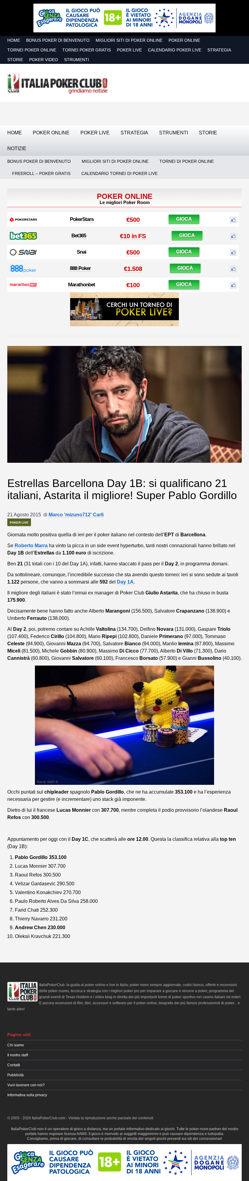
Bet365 (78, 236)
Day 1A (125, 581)
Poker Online (184, 40)
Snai (81, 252)
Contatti (13, 1065)
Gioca (184, 219)
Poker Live (129, 50)
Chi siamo (15, 1045)
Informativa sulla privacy (27, 1095)
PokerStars (82, 219)
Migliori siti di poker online (129, 40)
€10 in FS (133, 235)
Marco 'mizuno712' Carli (76, 514)
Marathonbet (81, 285)
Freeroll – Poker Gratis (41, 173)
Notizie (16, 148)
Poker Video (43, 59)
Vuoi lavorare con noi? (26, 1085)
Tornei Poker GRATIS (86, 50)
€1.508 (133, 268)
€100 (133, 284)
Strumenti (76, 59)
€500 (133, 219)
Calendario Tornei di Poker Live (119, 173)
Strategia (219, 50)
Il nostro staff (17, 1055)
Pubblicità (15, 1075)
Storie (15, 59)
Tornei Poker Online (31, 50)
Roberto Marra (31, 545)
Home (13, 40)
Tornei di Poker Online (186, 161)
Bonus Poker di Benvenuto (58, 40)
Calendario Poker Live (174, 50)
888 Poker (80, 268)
